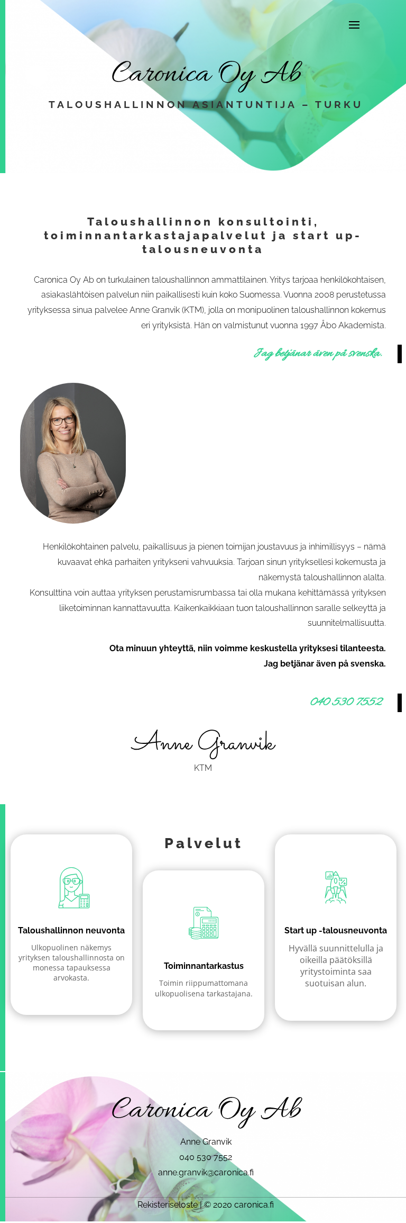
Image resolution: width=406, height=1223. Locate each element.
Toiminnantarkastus (204, 966)
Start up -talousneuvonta (335, 930)
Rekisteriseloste (167, 1205)
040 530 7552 (346, 703)
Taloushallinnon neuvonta (71, 930)
